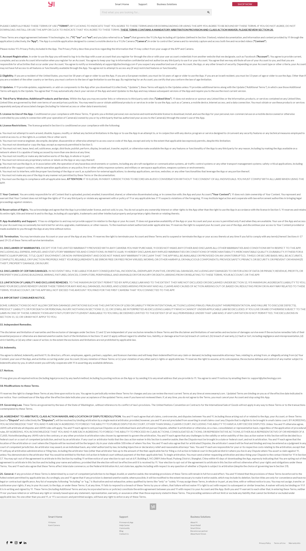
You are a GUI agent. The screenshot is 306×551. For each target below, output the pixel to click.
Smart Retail (195, 525)
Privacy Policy (265, 543)
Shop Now (245, 4)
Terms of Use (279, 543)
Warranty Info (294, 543)
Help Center (124, 525)
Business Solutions (167, 4)
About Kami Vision (198, 534)
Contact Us (124, 534)
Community (124, 528)
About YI (193, 522)
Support (142, 4)
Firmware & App (126, 522)
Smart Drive (195, 528)
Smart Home (122, 4)
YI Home (52, 522)
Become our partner (199, 531)
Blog (121, 531)
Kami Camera (54, 525)
